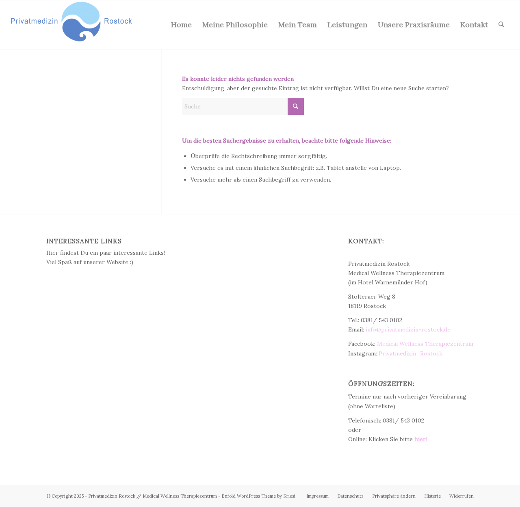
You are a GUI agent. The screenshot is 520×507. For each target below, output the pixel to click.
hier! (420, 439)
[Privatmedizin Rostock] (71, 24)
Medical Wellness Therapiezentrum (425, 343)
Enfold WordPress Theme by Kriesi (258, 496)
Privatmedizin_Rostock (410, 353)
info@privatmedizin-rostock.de (408, 329)
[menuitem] (181, 24)
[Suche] (501, 24)
